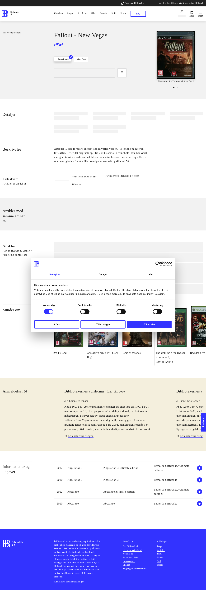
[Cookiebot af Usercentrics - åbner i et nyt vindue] (158, 263)
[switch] (84, 311)
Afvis (57, 324)
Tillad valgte (103, 324)
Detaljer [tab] (103, 274)
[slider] (175, 57)
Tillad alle (149, 324)
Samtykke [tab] (54, 274)
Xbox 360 (81, 59)
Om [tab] (151, 274)
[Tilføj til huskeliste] (121, 72)
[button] (128, 468)
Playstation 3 (63, 59)
